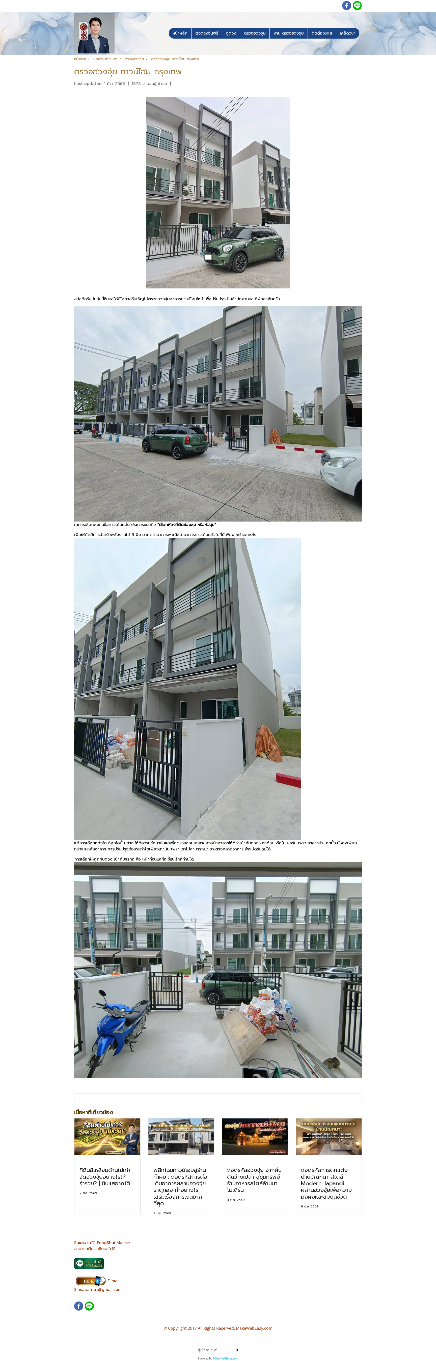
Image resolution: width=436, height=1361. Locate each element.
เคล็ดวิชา (348, 33)
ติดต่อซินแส (322, 33)
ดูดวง (231, 33)
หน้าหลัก (180, 33)
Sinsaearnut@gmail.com (98, 1290)
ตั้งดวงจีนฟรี (206, 33)
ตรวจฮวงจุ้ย (255, 33)
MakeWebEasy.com (225, 1358)
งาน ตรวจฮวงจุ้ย (289, 33)
